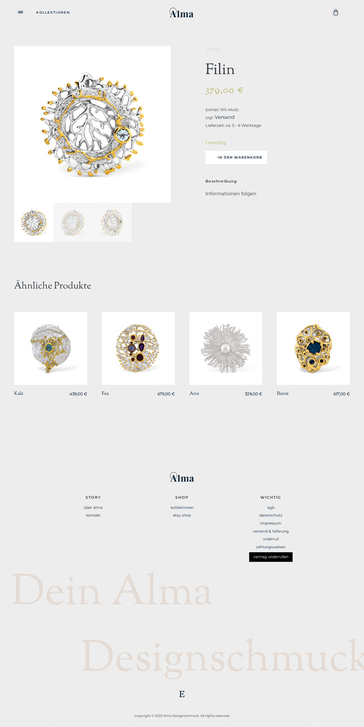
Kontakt (93, 515)
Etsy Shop (182, 515)
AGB (270, 507)
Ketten (214, 50)
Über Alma (93, 507)
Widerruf (271, 539)
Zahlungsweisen (271, 547)
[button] (20, 12)
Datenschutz (270, 515)
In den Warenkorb (240, 157)
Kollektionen (53, 12)
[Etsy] (182, 694)
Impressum (270, 523)
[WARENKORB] (337, 12)
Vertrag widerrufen (270, 556)
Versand (224, 117)
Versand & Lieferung (271, 531)
